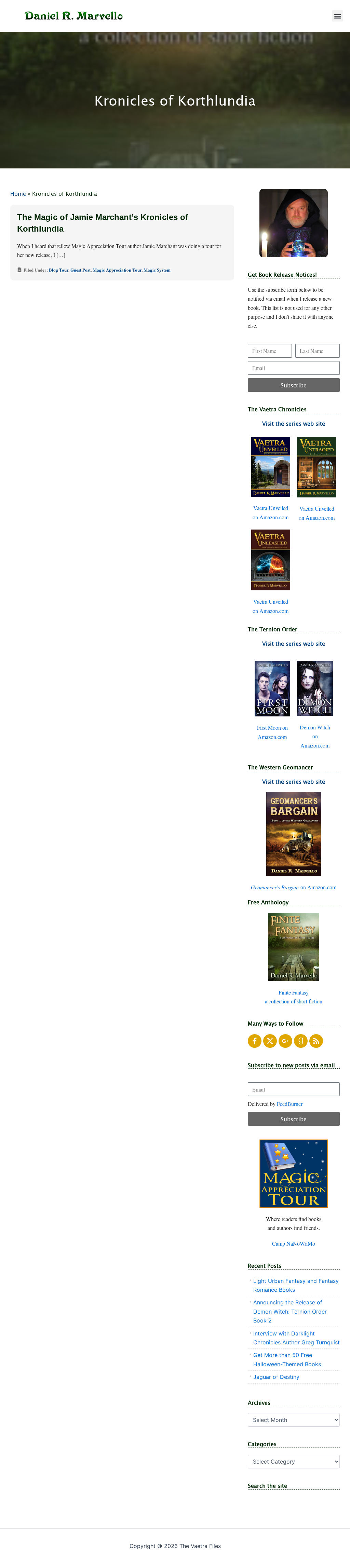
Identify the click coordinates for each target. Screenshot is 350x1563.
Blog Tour (58, 269)
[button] (337, 16)
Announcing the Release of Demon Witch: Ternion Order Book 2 (290, 1311)
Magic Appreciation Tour (117, 269)
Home (18, 193)
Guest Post (80, 269)
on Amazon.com (293, 887)
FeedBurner (289, 1103)
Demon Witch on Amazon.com (315, 736)
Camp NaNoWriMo (293, 1243)
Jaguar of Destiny (276, 1376)
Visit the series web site (293, 423)
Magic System (157, 269)
